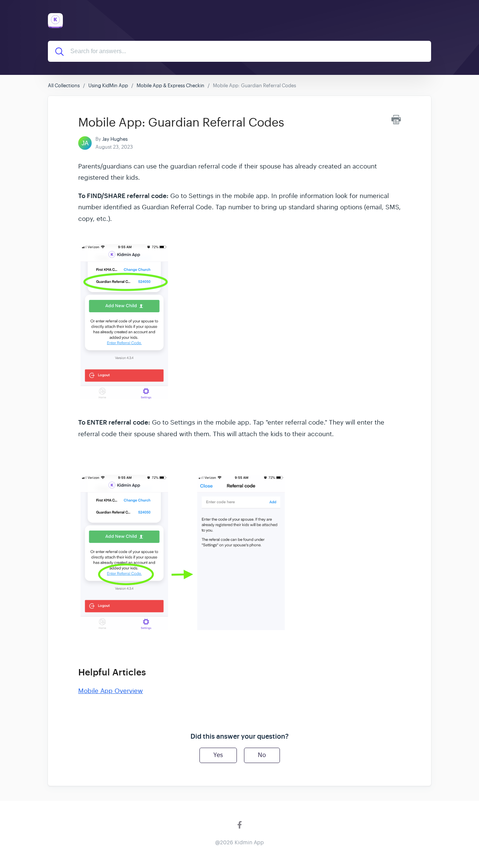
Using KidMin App (108, 85)
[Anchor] (152, 671)
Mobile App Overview (110, 691)
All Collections (64, 85)
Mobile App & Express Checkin (170, 85)
